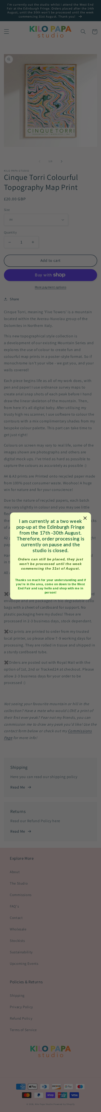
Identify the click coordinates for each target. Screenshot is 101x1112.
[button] (85, 518)
